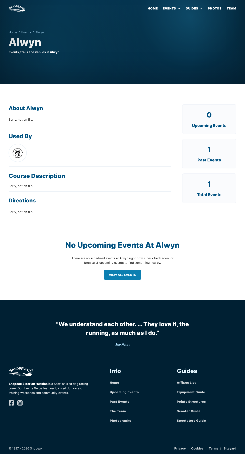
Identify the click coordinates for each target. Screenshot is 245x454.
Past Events (119, 401)
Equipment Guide (191, 392)
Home (153, 8)
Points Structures (191, 401)
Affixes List (186, 382)
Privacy (180, 448)
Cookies (197, 448)
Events (26, 32)
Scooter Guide (188, 411)
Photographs (120, 420)
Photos (215, 8)
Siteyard (230, 448)
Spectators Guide (191, 420)
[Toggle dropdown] (179, 8)
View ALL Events (122, 275)
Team (231, 8)
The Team (118, 411)
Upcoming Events (209, 125)
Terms (213, 448)
